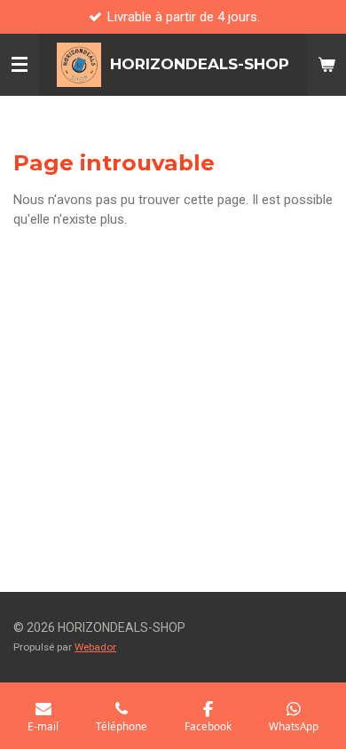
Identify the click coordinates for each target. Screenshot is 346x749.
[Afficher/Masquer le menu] (19, 65)
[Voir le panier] (326, 65)
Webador (95, 647)
